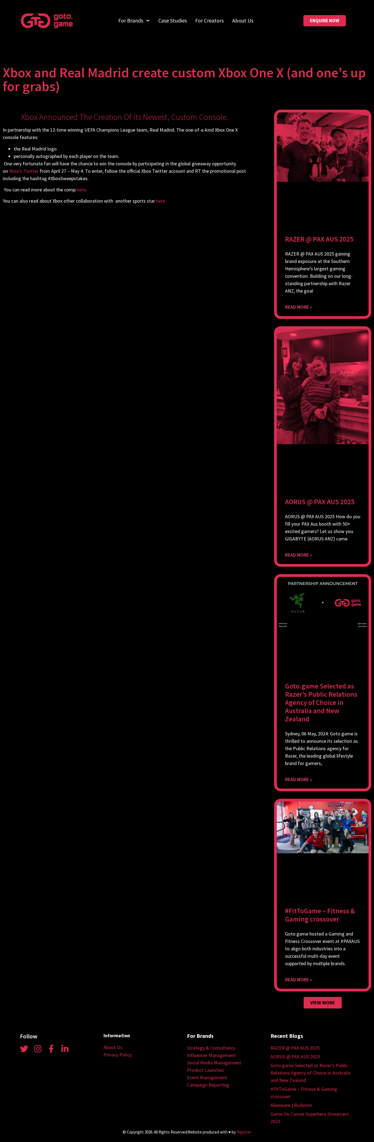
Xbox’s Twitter (24, 171)
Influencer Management (211, 1055)
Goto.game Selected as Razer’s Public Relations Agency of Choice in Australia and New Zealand (321, 702)
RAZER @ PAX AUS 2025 (319, 239)
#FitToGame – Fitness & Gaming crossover (320, 914)
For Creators (209, 20)
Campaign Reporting (208, 1085)
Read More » (298, 307)
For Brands (130, 20)
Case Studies (172, 20)
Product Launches (205, 1070)
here (81, 189)
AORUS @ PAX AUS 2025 (320, 501)
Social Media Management (214, 1062)
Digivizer (244, 1132)
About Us (242, 20)
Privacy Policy (117, 1055)
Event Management (207, 1077)
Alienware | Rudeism (291, 1105)
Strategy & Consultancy (211, 1048)
